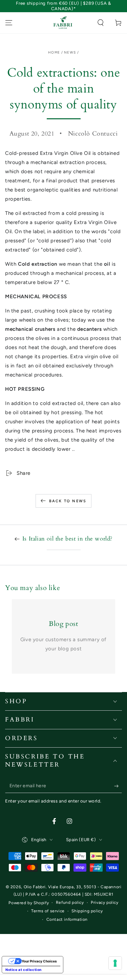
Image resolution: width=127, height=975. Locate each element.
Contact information (67, 919)
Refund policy (70, 902)
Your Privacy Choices (39, 961)
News (70, 52)
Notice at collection (23, 970)
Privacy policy (104, 902)
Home (54, 52)
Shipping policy (87, 911)
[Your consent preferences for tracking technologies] (115, 963)
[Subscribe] (118, 786)
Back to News (67, 501)
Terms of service (48, 911)
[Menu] (9, 22)
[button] (100, 22)
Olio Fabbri (35, 887)
